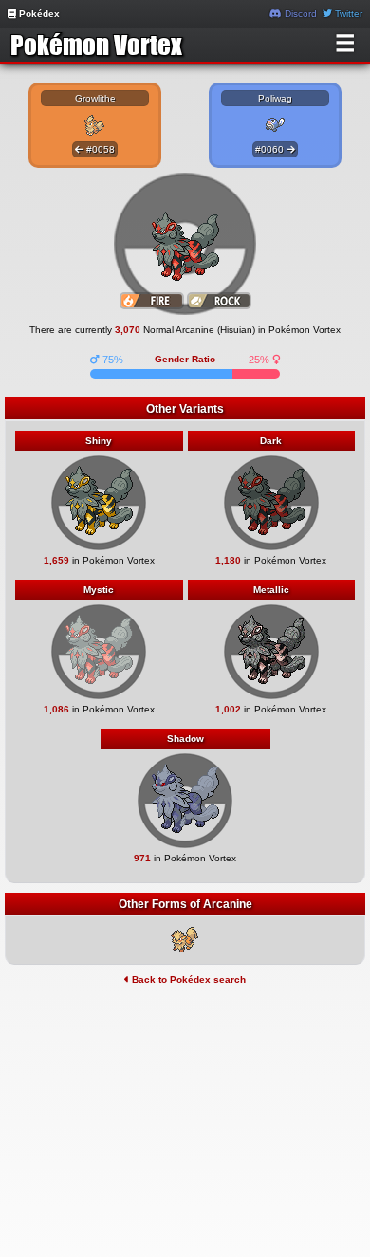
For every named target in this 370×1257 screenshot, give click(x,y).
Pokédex (38, 14)
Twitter (347, 14)
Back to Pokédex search (187, 979)
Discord (299, 14)
